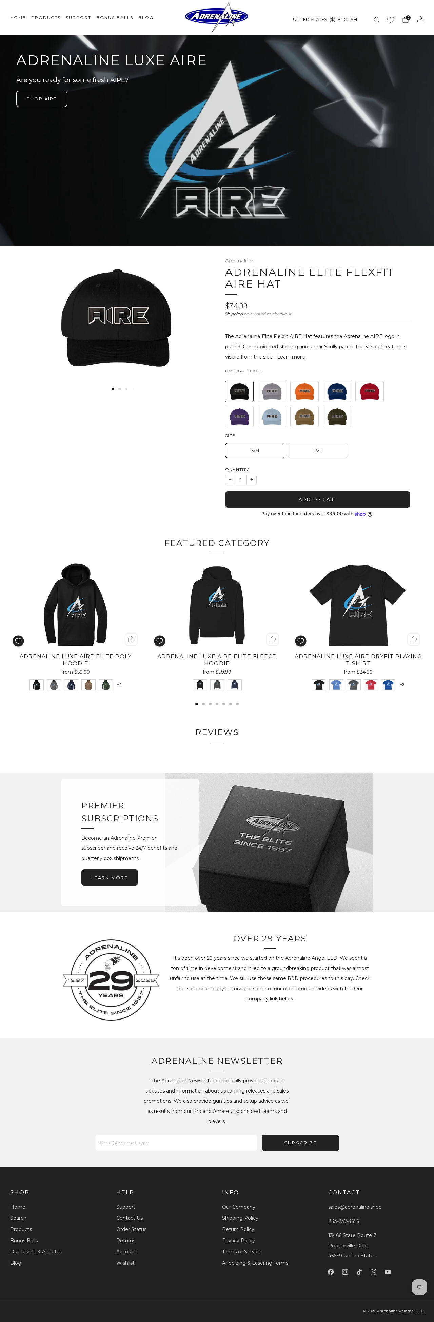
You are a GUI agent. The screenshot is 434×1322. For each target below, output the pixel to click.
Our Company (238, 1207)
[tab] (196, 704)
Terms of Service (241, 1252)
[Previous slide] (37, 318)
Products (46, 17)
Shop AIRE (41, 99)
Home (18, 17)
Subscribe (300, 1142)
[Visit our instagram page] (345, 1272)
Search (18, 1218)
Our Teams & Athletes (36, 1252)
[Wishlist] (390, 19)
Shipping (234, 313)
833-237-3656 (343, 1221)
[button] (113, 389)
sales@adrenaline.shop (355, 1207)
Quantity (237, 469)
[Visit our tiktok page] (359, 1272)
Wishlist (125, 1263)
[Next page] (424, 633)
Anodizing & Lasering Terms (255, 1263)
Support (78, 17)
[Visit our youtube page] (388, 1272)
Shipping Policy (240, 1218)
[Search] (376, 19)
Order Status (131, 1229)
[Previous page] (10, 633)
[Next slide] (196, 318)
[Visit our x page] (374, 1272)
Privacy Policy (238, 1240)
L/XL (317, 450)
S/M (255, 450)
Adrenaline (239, 261)
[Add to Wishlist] (18, 641)
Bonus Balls (114, 17)
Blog (146, 17)
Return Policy (238, 1229)
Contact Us (129, 1218)
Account (126, 1252)
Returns (125, 1240)
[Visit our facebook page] (331, 1272)
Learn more (291, 357)
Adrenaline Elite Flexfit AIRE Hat (309, 278)
